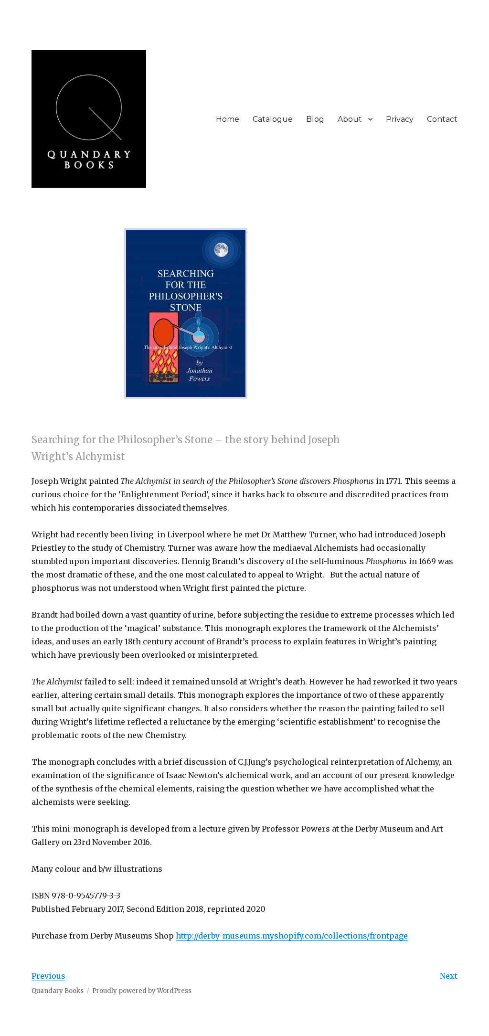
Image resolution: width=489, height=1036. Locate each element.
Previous (48, 976)
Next (448, 976)
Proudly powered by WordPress (141, 991)
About (350, 119)
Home (227, 119)
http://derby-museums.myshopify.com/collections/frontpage (292, 935)
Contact (442, 119)
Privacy (400, 119)
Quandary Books (58, 991)
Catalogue (273, 119)
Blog (315, 119)
